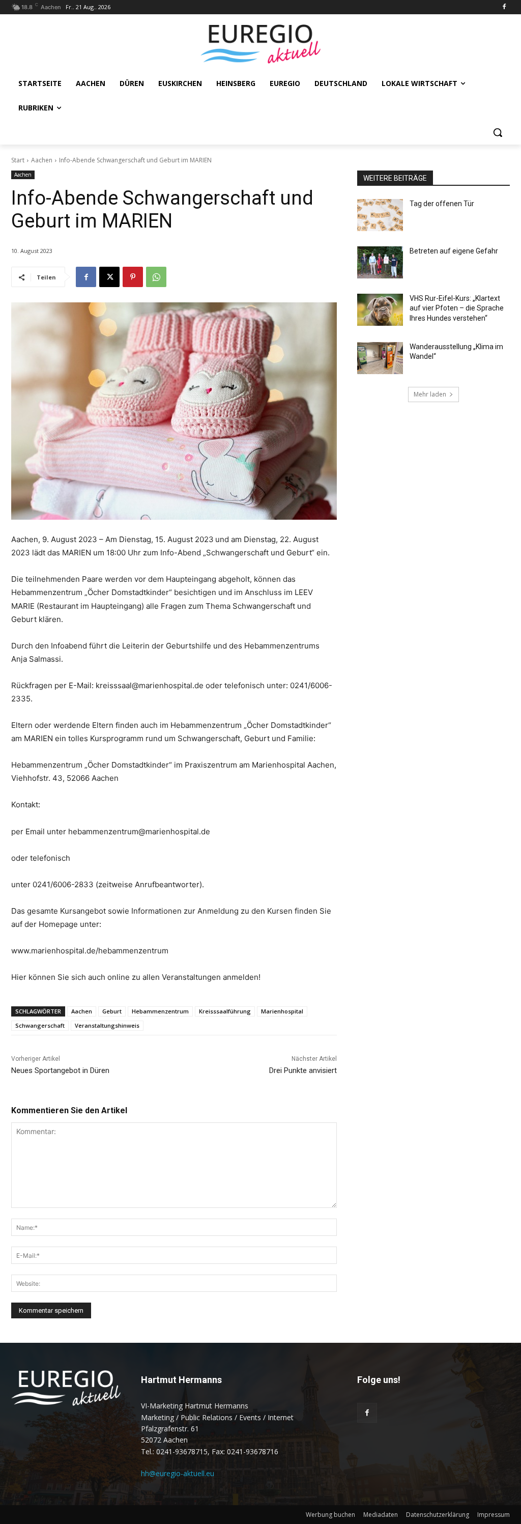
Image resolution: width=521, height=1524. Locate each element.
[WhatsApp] (156, 277)
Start (17, 160)
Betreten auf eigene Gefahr (454, 251)
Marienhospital (282, 1011)
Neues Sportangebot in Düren (60, 1070)
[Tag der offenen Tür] (380, 215)
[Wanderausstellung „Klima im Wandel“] (380, 358)
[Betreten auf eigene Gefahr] (380, 262)
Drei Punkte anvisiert (303, 1070)
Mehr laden (430, 394)
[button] (497, 132)
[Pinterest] (133, 277)
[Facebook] (504, 7)
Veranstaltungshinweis (107, 1025)
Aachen (41, 160)
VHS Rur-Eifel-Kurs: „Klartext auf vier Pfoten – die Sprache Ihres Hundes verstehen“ (457, 308)
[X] (109, 277)
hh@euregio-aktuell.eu (177, 1473)
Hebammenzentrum (160, 1011)
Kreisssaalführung (225, 1011)
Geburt (112, 1011)
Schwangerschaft (40, 1025)
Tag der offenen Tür (442, 204)
